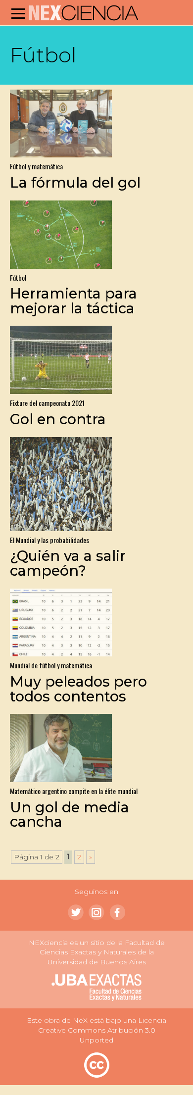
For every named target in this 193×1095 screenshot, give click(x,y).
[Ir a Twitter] (76, 912)
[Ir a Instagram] (96, 912)
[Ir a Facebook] (117, 912)
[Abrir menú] (18, 13)
